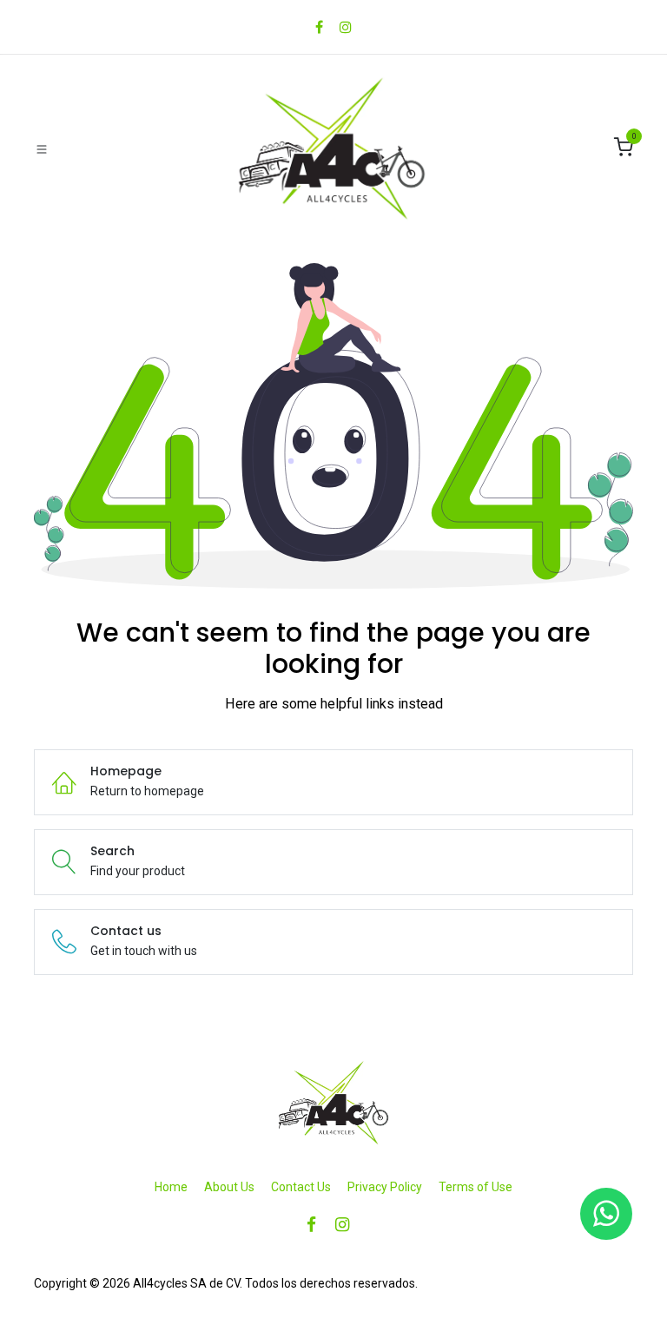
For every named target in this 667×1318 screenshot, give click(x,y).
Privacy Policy (384, 1187)
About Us (229, 1187)
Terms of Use (475, 1187)
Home (171, 1187)
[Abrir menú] (42, 148)
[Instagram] (345, 26)
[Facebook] (319, 26)
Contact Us (301, 1187)
